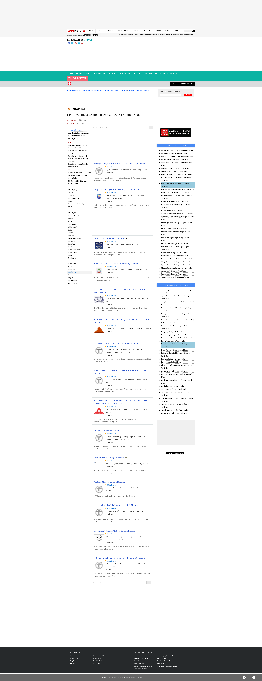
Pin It (83, 109)
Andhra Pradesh (73, 216)
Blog (167, 31)
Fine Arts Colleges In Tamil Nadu (173, 341)
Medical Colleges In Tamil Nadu (172, 386)
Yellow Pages (123, 31)
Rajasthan (71, 269)
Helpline (112, 73)
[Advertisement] (131, 14)
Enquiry (72, 661)
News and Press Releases (142, 656)
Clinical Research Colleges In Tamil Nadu (175, 168)
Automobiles (161, 663)
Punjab (70, 266)
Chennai (71, 193)
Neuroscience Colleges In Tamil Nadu (174, 201)
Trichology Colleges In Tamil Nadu (173, 274)
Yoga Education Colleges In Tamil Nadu (175, 277)
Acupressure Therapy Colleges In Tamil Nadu (177, 150)
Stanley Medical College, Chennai (109, 457)
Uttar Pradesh (73, 280)
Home (91, 31)
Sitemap (72, 663)
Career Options (74, 73)
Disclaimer (96, 663)
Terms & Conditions (99, 656)
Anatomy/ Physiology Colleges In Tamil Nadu (177, 156)
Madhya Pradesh (74, 250)
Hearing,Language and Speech (140, 91)
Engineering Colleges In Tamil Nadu (174, 335)
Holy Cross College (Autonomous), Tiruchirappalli (116, 189)
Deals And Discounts (140, 669)
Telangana (71, 275)
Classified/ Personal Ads (165, 661)
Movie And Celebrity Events (143, 666)
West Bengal (72, 283)
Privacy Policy (97, 658)
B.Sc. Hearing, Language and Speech (78, 152)
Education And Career (141, 658)
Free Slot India (98, 661)
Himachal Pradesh (74, 238)
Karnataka (71, 244)
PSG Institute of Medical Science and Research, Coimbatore (120, 558)
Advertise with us (90, 35)
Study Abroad (100, 73)
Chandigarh (72, 224)
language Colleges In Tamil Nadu (173, 359)
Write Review (111, 167)
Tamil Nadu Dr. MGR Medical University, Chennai (116, 263)
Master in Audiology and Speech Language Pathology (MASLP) (79, 174)
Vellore (70, 207)
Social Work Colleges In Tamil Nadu (173, 389)
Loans (155, 73)
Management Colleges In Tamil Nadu (174, 371)
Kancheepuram (73, 198)
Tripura (70, 278)
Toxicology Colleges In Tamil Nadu (173, 271)
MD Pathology (73, 178)
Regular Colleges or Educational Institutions (84, 91)
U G (69, 142)
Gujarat (70, 233)
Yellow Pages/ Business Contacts (167, 656)
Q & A (162, 73)
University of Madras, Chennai (107, 430)
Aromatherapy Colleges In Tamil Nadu (174, 159)
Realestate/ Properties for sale (167, 666)
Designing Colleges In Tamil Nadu (173, 332)
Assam (70, 219)
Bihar (70, 221)
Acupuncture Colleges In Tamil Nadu (174, 153)
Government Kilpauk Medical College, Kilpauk (114, 531)
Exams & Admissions (127, 73)
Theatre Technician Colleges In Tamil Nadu (176, 268)
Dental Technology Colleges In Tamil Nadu (176, 174)
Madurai (71, 201)
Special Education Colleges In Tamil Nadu (176, 265)
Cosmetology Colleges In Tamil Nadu (174, 171)
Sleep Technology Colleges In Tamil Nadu (176, 262)
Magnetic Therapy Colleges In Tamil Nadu (176, 192)
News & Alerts (172, 73)
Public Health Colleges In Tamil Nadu (174, 244)
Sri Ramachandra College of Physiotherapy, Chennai (117, 343)
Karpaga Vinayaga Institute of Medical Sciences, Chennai (119, 163)
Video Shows (138, 661)
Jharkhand (71, 241)
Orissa (70, 261)
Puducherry (72, 264)
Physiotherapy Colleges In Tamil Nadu (174, 229)
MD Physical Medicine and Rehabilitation (77, 182)
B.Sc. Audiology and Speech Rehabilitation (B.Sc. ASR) (77, 146)
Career (110, 31)
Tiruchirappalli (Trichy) (76, 204)
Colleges (87, 73)
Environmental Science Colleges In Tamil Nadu (177, 338)
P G (69, 170)
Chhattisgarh (72, 227)
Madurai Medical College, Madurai (109, 482)
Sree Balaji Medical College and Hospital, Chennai (116, 505)
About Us (73, 656)
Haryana (71, 235)
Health (147, 31)
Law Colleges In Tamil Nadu (171, 362)
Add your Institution (77, 78)
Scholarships (144, 73)
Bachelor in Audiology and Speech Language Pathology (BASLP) (78, 158)
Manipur (71, 255)
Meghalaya (72, 258)
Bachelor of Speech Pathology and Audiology (78, 165)
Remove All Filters (75, 130)
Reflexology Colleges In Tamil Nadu (174, 253)
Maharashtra (72, 252)
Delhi (70, 230)
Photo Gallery (161, 658)
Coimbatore (72, 195)
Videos (158, 31)
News (100, 31)
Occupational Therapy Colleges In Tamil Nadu (177, 214)
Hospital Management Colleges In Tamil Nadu (177, 189)
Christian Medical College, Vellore (109, 238)
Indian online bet (139, 663)
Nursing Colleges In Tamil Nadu (172, 211)
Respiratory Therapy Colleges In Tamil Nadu (177, 259)
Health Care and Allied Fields (116, 91)
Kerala (70, 247)
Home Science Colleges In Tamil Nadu (174, 350)
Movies (136, 31)
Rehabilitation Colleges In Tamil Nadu (174, 256)
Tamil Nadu (72, 272)
